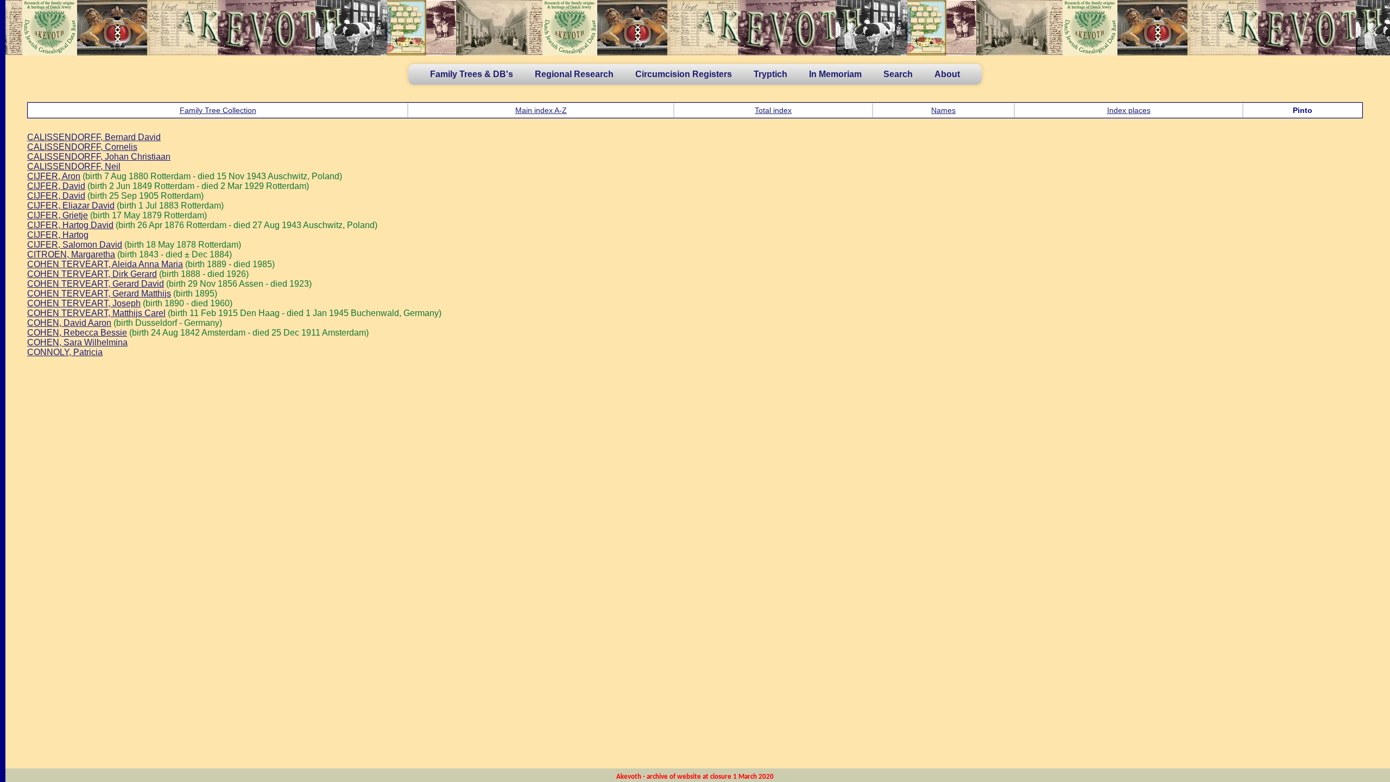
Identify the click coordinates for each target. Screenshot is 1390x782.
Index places (1129, 110)
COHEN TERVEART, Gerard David (95, 283)
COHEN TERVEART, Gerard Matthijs (99, 293)
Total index (773, 110)
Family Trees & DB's (471, 74)
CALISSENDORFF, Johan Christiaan (98, 156)
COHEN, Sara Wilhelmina (77, 342)
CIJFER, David (56, 186)
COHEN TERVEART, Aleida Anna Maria (105, 264)
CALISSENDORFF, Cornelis (82, 147)
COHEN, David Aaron (69, 322)
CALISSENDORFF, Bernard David (94, 137)
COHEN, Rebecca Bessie (77, 332)
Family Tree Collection (218, 110)
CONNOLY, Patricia (65, 352)
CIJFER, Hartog (58, 234)
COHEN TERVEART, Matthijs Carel (96, 313)
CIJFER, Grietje (57, 215)
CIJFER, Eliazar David (71, 205)
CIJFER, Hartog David (70, 225)
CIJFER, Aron (53, 176)
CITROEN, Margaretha (71, 254)
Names (943, 110)
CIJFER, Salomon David (74, 244)
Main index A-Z (541, 110)
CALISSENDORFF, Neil (74, 166)
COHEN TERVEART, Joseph (84, 303)
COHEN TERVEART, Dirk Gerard (92, 274)
